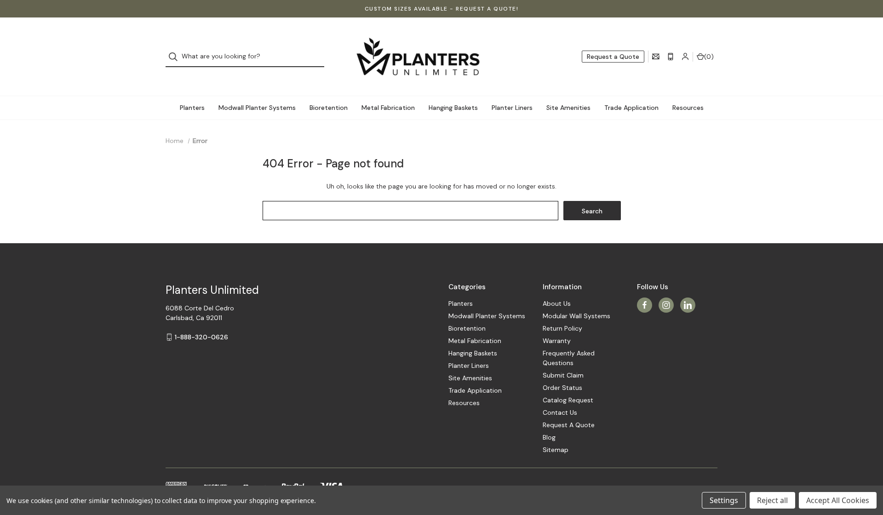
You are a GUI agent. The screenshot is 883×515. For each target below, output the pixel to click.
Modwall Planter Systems (257, 107)
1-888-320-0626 (201, 337)
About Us (557, 303)
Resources (688, 107)
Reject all (772, 500)
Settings (724, 500)
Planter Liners (512, 107)
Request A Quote (569, 425)
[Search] (176, 56)
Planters (192, 107)
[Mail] (655, 56)
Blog (549, 437)
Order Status (562, 387)
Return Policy (562, 328)
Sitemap (555, 450)
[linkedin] (688, 305)
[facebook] (644, 305)
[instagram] (666, 305)
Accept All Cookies (837, 500)
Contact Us (560, 412)
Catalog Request (568, 400)
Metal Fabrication (388, 107)
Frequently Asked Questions (569, 358)
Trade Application (631, 107)
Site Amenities (568, 107)
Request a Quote (613, 56)
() (709, 56)
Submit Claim (563, 375)
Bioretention (329, 107)
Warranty (557, 341)
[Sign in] (685, 56)
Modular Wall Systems (576, 316)
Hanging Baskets (453, 107)
